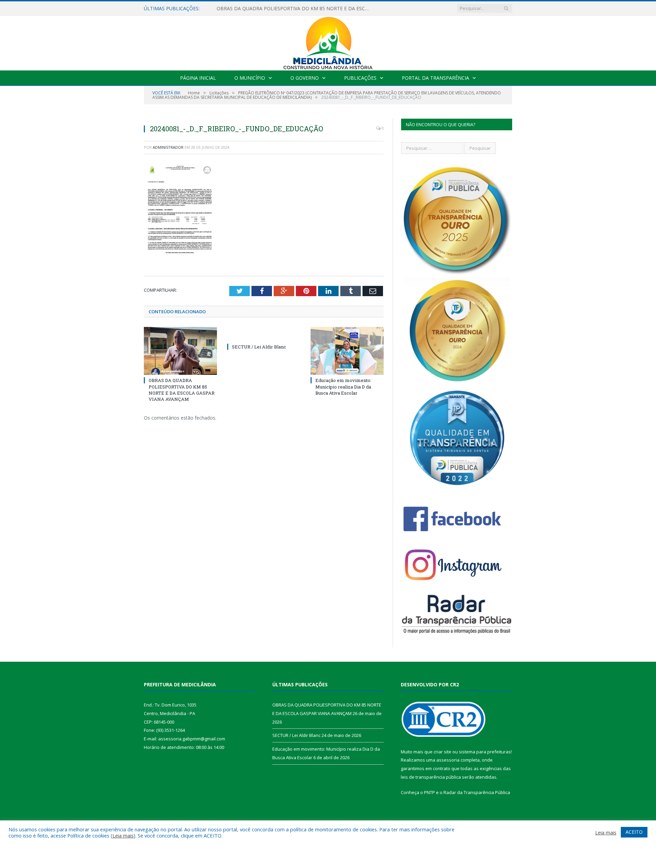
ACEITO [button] (634, 832)
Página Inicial (198, 78)
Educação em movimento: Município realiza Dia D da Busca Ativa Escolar (343, 386)
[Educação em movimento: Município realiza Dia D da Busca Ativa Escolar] (347, 351)
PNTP (429, 792)
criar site (442, 752)
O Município (249, 78)
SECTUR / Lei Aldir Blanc (259, 347)
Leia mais (123, 835)
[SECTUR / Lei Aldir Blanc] (263, 334)
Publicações (360, 78)
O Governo (304, 78)
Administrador (168, 147)
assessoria (448, 760)
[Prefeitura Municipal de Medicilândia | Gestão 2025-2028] (328, 41)
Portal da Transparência (435, 78)
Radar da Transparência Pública (476, 792)
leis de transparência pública (431, 777)
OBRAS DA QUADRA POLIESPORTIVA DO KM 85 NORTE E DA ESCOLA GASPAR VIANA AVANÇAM (295, 8)
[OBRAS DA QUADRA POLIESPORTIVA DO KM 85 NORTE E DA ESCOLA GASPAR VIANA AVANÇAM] (180, 351)
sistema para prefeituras (485, 752)
